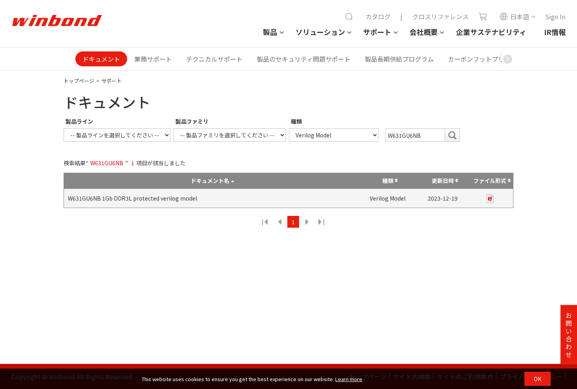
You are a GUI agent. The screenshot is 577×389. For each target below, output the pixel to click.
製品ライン (79, 121)
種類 (296, 121)
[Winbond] (57, 21)
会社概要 (423, 32)
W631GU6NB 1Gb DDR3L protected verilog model (132, 198)
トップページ (79, 80)
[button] (507, 58)
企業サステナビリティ (491, 32)
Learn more (348, 379)
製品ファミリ (191, 121)
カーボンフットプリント (482, 59)
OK (537, 379)
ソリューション (320, 32)
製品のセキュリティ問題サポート (304, 59)
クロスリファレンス (440, 16)
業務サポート (153, 59)
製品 (270, 32)
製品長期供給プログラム (399, 59)
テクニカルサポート (214, 59)
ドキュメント (101, 59)
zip (490, 198)
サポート (377, 32)
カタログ (378, 16)
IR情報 (555, 32)
